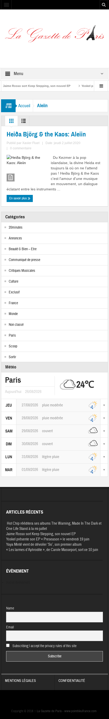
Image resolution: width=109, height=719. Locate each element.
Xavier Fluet (30, 143)
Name (10, 608)
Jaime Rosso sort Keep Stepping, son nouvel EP (41, 533)
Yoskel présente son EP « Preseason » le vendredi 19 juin (47, 539)
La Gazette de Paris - (49, 711)
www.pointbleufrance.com (80, 711)
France (13, 303)
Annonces (15, 238)
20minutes (15, 227)
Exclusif (14, 292)
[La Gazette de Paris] (54, 36)
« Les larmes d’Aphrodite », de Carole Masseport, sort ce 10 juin (52, 549)
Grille (11, 122)
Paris (12, 335)
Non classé (16, 324)
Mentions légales (20, 680)
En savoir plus (18, 198)
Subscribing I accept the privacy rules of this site (44, 646)
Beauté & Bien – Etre (23, 249)
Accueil (24, 106)
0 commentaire (20, 148)
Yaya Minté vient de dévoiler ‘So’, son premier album (43, 544)
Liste (23, 122)
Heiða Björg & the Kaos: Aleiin (46, 134)
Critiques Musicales (22, 270)
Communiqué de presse (24, 260)
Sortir (12, 357)
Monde (13, 314)
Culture (13, 281)
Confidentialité (71, 680)
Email (10, 627)
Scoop (13, 346)
